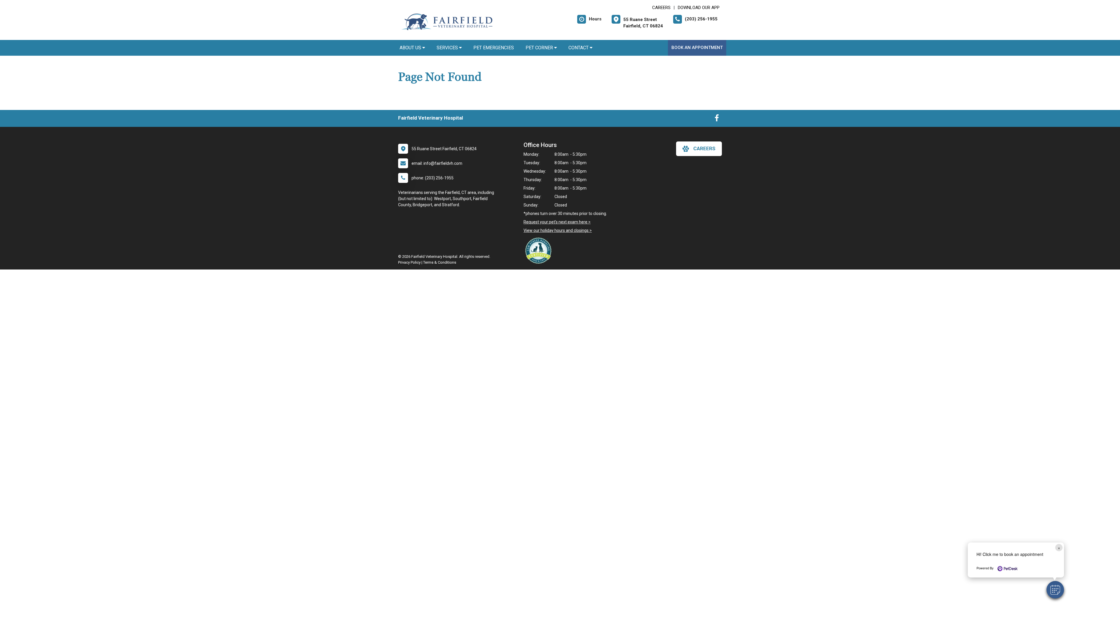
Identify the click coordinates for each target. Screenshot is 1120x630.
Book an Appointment (697, 47)
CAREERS (661, 7)
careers (704, 148)
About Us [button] (411, 47)
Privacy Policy (409, 262)
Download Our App (699, 7)
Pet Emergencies (493, 47)
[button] (1055, 589)
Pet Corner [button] (540, 47)
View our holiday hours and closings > (558, 230)
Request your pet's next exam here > (557, 222)
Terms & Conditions (439, 262)
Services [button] (448, 47)
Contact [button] (579, 47)
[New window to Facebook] (717, 119)
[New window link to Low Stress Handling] (540, 250)
